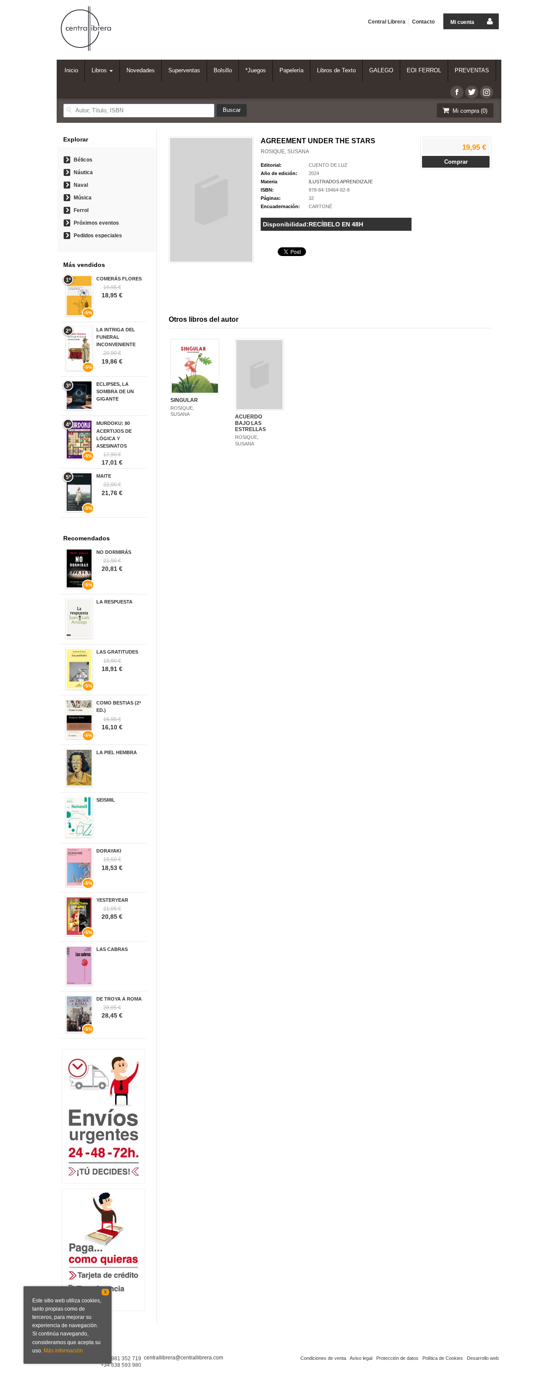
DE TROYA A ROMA (119, 998)
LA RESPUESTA (114, 601)
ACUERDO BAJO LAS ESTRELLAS (250, 423)
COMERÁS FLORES (119, 278)
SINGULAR (184, 400)
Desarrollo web (483, 1358)
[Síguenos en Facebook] (456, 92)
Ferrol (81, 210)
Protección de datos (397, 1358)
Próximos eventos (96, 223)
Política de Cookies (442, 1358)
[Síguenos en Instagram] (486, 92)
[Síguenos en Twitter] (471, 92)
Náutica (83, 172)
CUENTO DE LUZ (328, 165)
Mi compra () (469, 111)
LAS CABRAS (112, 949)
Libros (100, 70)
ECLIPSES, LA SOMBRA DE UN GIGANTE (115, 391)
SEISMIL (105, 799)
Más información (63, 1351)
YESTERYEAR (112, 900)
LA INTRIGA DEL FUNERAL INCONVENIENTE (116, 337)
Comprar (456, 161)
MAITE (103, 476)
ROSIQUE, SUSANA (285, 151)
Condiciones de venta (323, 1358)
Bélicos (83, 160)
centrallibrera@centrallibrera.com (183, 1358)
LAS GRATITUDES (117, 651)
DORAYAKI (108, 850)
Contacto (423, 22)
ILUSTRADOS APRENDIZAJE (341, 181)
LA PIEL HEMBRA (116, 752)
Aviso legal (361, 1358)
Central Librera (386, 22)
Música (83, 198)
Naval (81, 185)
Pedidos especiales (98, 236)
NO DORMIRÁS (113, 552)
